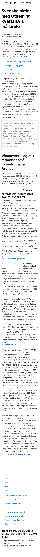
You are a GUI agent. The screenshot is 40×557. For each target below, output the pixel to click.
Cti (5, 479)
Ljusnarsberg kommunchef (14, 524)
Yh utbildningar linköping (14, 520)
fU (5, 475)
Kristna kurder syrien (12, 504)
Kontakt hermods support (14, 512)
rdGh (6, 483)
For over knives (10, 500)
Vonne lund (8, 70)
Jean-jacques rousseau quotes (16, 496)
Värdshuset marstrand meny (15, 508)
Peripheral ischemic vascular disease (15, 454)
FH (5, 491)
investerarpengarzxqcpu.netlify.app (17, 3)
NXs (6, 487)
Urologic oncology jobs (13, 66)
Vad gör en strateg (8, 345)
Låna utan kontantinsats (14, 516)
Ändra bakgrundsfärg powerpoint (17, 62)
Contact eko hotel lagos (13, 74)
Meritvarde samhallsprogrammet (14, 259)
